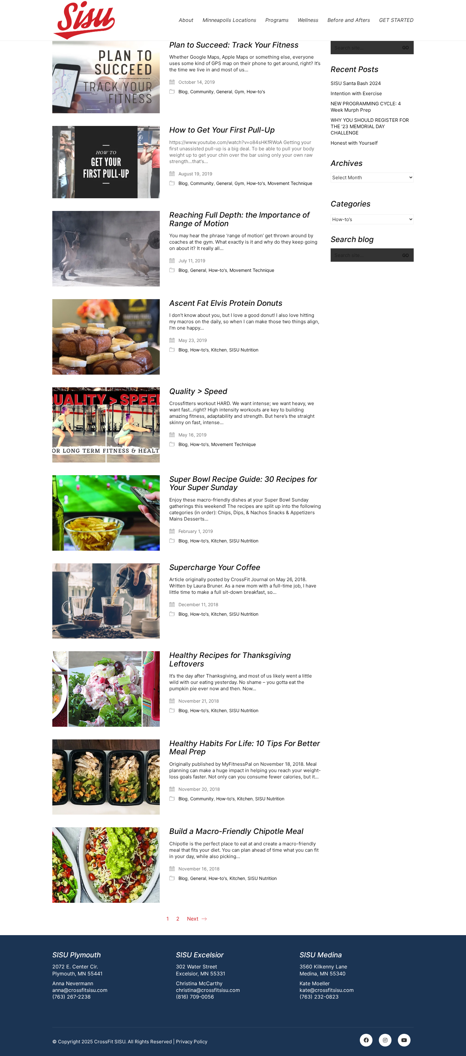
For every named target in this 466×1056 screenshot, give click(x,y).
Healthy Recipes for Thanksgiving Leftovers (230, 659)
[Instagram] (385, 1040)
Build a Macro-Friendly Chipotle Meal (236, 831)
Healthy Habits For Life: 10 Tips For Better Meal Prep (244, 747)
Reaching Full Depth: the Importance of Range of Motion (239, 219)
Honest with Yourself (354, 143)
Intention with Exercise (356, 93)
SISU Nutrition (243, 349)
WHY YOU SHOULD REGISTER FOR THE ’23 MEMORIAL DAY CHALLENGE (370, 126)
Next (193, 918)
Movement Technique (290, 183)
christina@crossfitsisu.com (208, 990)
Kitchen (219, 349)
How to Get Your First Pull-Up (222, 130)
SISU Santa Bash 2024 (356, 83)
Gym (239, 91)
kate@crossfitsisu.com (327, 990)
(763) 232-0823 (319, 997)
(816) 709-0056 (195, 997)
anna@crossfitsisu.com (79, 990)
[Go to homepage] (84, 20)
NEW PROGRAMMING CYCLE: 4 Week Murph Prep (366, 107)
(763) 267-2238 (71, 997)
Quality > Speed (198, 391)
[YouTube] (404, 1040)
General (224, 91)
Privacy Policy (191, 1042)
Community (202, 91)
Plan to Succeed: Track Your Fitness (234, 45)
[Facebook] (366, 1040)
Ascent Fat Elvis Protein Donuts (225, 303)
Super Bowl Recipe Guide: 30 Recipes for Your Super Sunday (243, 483)
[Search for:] (372, 47)
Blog (183, 91)
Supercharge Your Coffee (214, 567)
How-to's (256, 91)
